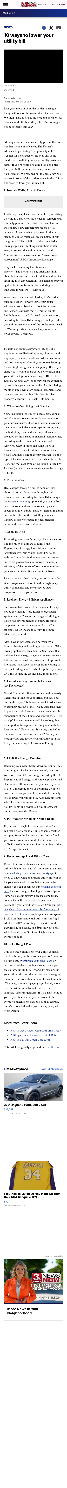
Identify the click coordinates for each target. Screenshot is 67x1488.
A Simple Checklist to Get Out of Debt (33, 1035)
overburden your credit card (36, 960)
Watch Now (57, 4)
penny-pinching (21, 501)
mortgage (48, 873)
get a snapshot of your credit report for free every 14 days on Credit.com (33, 909)
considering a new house (21, 873)
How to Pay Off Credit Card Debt (30, 1039)
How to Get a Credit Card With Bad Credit (35, 1030)
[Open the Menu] (5, 4)
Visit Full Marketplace (52, 1069)
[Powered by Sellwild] (58, 1256)
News (8, 27)
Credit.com (52, 1047)
